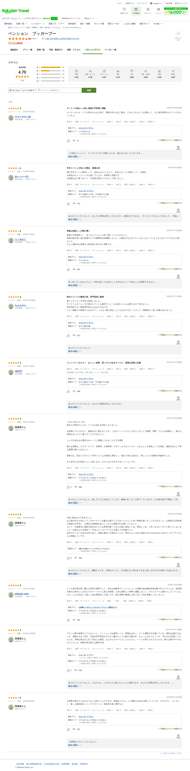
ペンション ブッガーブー (32, 33)
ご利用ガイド (129, 3)
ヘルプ (119, 3)
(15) (92, 49)
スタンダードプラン (86, 128)
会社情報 (20, 764)
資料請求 (84, 764)
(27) (55, 49)
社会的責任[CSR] (51, 764)
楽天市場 (169, 3)
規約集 (75, 764)
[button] (36, 118)
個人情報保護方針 (34, 764)
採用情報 (65, 764)
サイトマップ (142, 3)
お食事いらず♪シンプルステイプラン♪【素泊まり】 (98, 607)
